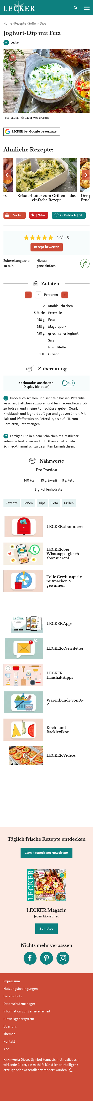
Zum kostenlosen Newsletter (46, 853)
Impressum (11, 981)
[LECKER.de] (19, 8)
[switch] (68, 383)
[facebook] (30, 958)
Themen (9, 1034)
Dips (43, 24)
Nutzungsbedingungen (20, 989)
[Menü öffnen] (87, 7)
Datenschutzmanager (19, 1004)
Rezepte (20, 24)
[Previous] (7, 175)
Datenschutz (12, 996)
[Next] (86, 175)
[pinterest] (46, 958)
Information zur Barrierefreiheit (26, 1011)
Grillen (69, 503)
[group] (46, 183)
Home (7, 24)
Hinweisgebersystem (18, 1019)
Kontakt (9, 1042)
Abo (6, 1049)
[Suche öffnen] (75, 7)
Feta (54, 503)
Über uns (10, 1026)
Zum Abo (46, 929)
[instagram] (62, 958)
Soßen (33, 24)
